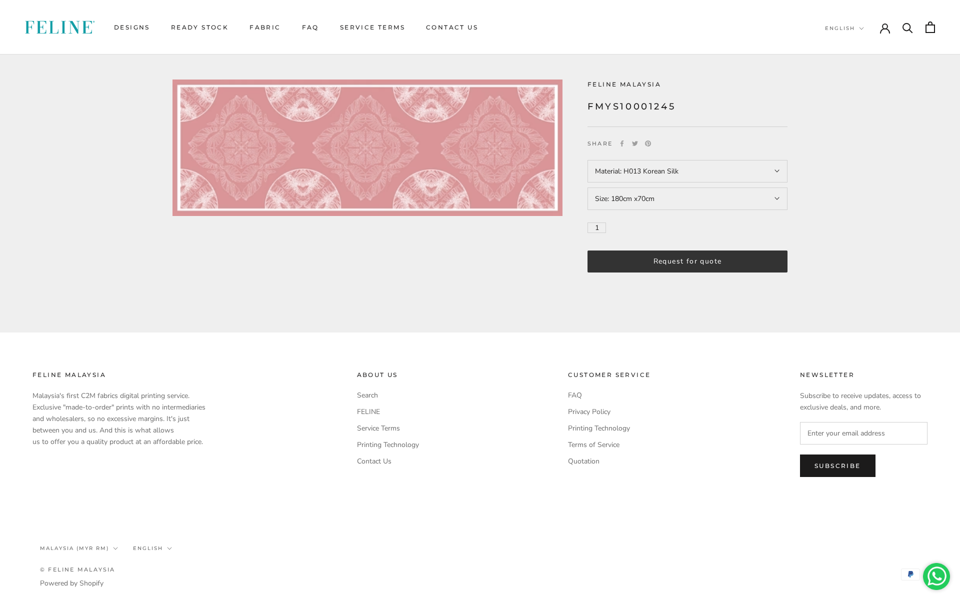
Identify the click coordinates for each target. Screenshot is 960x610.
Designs (132, 27)
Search (367, 395)
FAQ (310, 27)
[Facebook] (622, 143)
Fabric (265, 27)
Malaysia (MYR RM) (74, 548)
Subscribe (837, 466)
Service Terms (372, 27)
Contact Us (452, 27)
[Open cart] (930, 27)
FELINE (368, 411)
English (840, 28)
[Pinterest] (648, 143)
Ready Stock (199, 27)
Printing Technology (388, 445)
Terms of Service (594, 445)
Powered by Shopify (72, 583)
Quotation (584, 461)
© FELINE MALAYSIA (77, 569)
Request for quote (688, 261)
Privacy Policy (589, 411)
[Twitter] (635, 143)
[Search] (907, 27)
